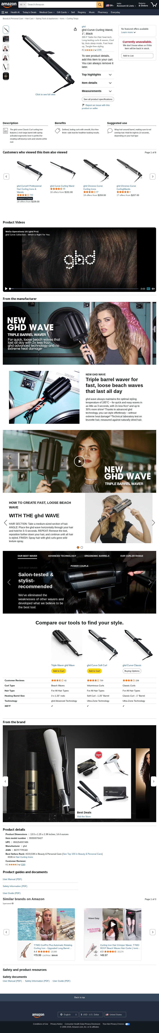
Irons (62, 19)
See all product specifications (98, 99)
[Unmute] (153, 288)
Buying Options (132, 671)
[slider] (74, 288)
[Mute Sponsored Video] (71, 937)
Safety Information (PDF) (15, 886)
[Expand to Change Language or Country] (76, 1015)
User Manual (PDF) (12, 879)
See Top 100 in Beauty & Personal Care (82, 854)
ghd (84, 26)
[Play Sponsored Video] (112, 924)
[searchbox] (61, 5)
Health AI (15, 12)
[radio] (6, 29)
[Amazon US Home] (38, 1016)
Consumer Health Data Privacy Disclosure (82, 1024)
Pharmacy (103, 12)
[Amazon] (9, 5)
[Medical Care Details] (54, 12)
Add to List (128, 55)
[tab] (78, 547)
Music (92, 12)
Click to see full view (45, 94)
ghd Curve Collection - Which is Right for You (27, 234)
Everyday (115, 12)
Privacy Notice (56, 1024)
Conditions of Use (40, 1024)
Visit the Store (84, 816)
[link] (30, 189)
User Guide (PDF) (11, 893)
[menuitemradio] (148, 288)
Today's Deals (29, 12)
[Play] (5, 288)
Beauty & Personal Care (13, 19)
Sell (73, 12)
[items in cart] (154, 5)
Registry (82, 12)
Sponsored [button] (7, 903)
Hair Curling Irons (24, 857)
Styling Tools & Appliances (47, 19)
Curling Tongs (72, 19)
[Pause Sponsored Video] (71, 931)
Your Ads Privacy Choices (113, 1024)
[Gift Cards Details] (68, 12)
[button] (4, 12)
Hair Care (29, 19)
